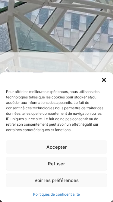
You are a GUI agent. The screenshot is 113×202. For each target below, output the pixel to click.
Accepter (56, 147)
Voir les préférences (56, 180)
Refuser (56, 164)
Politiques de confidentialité (56, 194)
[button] (104, 80)
